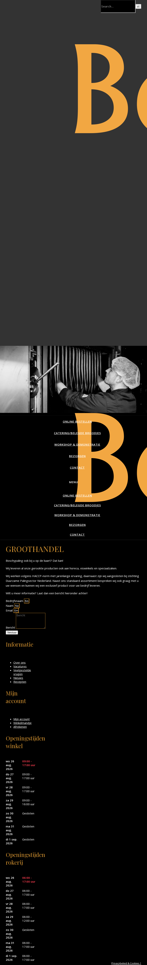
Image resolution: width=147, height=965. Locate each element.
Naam (10, 606)
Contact (77, 467)
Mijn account (21, 719)
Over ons (19, 662)
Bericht (11, 627)
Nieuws (18, 678)
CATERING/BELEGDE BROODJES (77, 433)
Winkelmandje (22, 723)
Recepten (19, 682)
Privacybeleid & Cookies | (126, 963)
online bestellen (77, 421)
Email (9, 610)
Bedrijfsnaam (15, 601)
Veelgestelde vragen (22, 672)
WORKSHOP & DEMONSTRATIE (77, 444)
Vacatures (20, 666)
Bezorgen (77, 456)
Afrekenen (20, 727)
